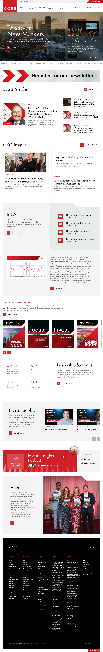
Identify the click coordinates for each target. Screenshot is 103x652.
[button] (90, 57)
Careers (84, 566)
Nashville (38, 63)
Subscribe (25, 1)
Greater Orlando (12, 570)
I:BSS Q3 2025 (55, 606)
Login (21, 1)
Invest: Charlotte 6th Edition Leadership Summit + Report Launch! (58, 579)
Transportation (41, 609)
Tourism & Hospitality (43, 604)
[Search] (99, 7)
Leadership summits (51, 7)
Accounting (40, 570)
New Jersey (47, 63)
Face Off (40, 564)
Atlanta (10, 560)
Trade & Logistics (42, 607)
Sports (39, 599)
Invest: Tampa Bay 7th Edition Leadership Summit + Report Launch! (58, 574)
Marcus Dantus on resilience (56, 629)
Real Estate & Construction (41, 594)
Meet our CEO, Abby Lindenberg (87, 573)
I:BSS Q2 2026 (55, 599)
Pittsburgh (74, 63)
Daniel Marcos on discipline (56, 616)
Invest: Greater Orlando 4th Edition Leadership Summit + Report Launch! (58, 564)
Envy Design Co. (41, 643)
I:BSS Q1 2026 (55, 602)
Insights (75, 7)
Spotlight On (40, 560)
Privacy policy (91, 643)
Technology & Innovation (41, 602)
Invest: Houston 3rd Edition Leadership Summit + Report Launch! (58, 589)
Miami (17, 63)
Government (40, 583)
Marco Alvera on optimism (58, 618)
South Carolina (12, 596)
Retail (39, 597)
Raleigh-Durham (85, 63)
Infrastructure (41, 587)
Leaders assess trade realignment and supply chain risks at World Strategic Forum (72, 596)
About (95, 7)
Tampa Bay (11, 598)
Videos (89, 7)
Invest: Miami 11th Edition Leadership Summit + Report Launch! (58, 569)
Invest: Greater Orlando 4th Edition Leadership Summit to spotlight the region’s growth (72, 568)
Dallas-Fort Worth (13, 566)
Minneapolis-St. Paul (28, 63)
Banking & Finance (42, 575)
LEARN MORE (72, 53)
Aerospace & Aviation (43, 573)
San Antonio (95, 63)
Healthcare (40, 585)
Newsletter (85, 568)
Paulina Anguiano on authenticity (57, 621)
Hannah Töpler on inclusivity (56, 625)
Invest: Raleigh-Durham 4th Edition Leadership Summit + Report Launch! (58, 584)
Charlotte (11, 564)
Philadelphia (66, 63)
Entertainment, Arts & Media (43, 580)
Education (40, 577)
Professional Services (43, 589)
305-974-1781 (70, 608)
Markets (22, 7)
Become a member (87, 570)
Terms (85, 643)
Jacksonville (10, 63)
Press (82, 7)
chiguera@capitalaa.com (73, 606)
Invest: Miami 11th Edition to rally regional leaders (73, 563)
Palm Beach (56, 63)
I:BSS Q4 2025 (55, 604)
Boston (10, 562)
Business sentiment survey (64, 7)
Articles (41, 7)
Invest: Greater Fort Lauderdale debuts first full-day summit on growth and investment (73, 575)
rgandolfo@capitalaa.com (73, 616)
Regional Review (41, 566)
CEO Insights (41, 568)
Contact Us (85, 562)
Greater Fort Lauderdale (14, 568)
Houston (11, 573)
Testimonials (86, 564)
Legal (39, 591)
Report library (31, 7)
